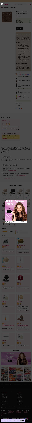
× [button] (5, 200)
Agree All (21, 420)
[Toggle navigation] (2, 4)
